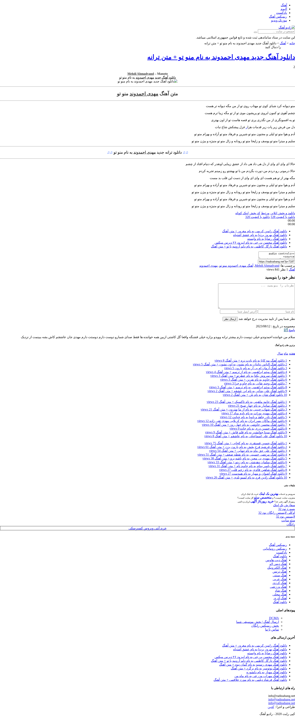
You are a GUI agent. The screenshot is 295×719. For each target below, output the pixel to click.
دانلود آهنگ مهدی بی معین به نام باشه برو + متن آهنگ (244, 458)
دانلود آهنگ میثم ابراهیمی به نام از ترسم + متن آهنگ (246, 372)
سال (280, 353)
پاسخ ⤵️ (289, 330)
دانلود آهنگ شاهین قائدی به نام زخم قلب (253, 470)
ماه (286, 353)
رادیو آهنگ (288, 47)
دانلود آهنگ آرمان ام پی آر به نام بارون (255, 368)
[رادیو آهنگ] (287, 27)
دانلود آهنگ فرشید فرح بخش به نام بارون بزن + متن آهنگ (242, 447)
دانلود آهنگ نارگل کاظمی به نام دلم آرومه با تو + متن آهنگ (249, 246)
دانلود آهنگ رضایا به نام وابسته (267, 238)
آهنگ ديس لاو (278, 564)
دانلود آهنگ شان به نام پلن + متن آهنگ (255, 395)
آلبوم (284, 9)
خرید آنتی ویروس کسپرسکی (148, 528)
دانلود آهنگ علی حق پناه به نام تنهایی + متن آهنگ (248, 450)
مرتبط (265, 213)
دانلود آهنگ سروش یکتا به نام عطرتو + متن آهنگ (248, 375)
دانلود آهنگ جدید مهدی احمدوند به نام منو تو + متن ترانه (221, 57)
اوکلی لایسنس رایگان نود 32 (276, 512)
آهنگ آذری (280, 598)
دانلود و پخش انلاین (282, 213)
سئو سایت (288, 520)
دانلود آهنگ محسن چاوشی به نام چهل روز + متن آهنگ (244, 424)
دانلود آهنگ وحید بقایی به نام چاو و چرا (255, 383)
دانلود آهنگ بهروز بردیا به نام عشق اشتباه (260, 235)
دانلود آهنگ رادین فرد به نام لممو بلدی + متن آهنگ (246, 477)
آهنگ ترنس (280, 571)
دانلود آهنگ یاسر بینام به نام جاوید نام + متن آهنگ (248, 466)
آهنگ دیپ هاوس (276, 560)
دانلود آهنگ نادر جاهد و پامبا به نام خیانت (253, 417)
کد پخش (254, 213)
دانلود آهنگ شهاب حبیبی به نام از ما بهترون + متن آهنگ (244, 409)
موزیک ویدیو (279, 20)
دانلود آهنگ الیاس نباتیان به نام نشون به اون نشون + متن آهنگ (240, 364)
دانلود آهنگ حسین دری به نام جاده (258, 428)
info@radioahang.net (281, 699)
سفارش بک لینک (284, 505)
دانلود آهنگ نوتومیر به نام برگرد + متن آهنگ (259, 668)
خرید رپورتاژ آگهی (262, 501)
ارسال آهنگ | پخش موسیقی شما (257, 622)
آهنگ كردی (280, 583)
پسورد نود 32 (286, 509)
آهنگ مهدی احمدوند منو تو (236, 265)
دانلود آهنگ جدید (165, 77)
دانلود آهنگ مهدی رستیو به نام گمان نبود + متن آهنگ (253, 664)
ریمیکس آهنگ (278, 16)
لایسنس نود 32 (285, 516)
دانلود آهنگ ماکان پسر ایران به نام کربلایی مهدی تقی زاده (242, 421)
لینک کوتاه (242, 213)
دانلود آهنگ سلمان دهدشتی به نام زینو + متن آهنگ (247, 462)
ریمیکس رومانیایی (275, 548)
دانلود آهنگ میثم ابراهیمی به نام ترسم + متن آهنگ (248, 387)
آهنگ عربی (280, 579)
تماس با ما (272, 629)
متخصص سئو (263, 497)
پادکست (281, 12)
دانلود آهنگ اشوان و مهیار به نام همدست (253, 473)
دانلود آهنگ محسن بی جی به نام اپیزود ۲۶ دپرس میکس (251, 242)
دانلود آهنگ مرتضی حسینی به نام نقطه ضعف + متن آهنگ (242, 454)
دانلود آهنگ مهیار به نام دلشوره (266, 672)
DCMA (274, 618)
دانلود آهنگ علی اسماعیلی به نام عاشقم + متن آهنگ (245, 436)
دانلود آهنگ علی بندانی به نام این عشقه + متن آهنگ (247, 391)
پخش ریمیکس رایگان (265, 625)
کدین (271, 707)
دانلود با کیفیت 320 (257, 217)
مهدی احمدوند (145, 77)
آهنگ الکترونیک (277, 567)
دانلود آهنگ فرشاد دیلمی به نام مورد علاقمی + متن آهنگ (250, 679)
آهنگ (284, 5)
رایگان (291, 524)
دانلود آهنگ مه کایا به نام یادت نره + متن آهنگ (251, 360)
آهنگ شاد (281, 590)
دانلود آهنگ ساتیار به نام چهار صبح (257, 405)
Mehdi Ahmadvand (140, 73)
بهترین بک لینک (268, 493)
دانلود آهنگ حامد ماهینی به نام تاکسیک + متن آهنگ (247, 402)
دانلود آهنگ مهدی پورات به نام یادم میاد (254, 413)
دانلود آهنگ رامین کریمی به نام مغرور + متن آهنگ (254, 231)
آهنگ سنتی (280, 575)
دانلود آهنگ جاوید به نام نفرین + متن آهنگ (253, 379)
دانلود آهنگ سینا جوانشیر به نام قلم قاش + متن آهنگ (246, 432)
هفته (292, 353)
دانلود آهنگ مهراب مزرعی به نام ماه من (260, 676)
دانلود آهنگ (280, 556)
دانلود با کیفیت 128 (283, 217)
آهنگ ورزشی (278, 586)
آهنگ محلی (280, 594)
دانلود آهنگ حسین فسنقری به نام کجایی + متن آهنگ (245, 443)
